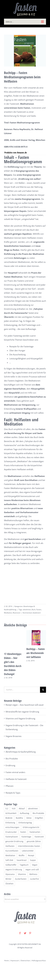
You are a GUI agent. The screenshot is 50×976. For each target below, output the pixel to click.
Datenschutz (25, 960)
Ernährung (10, 765)
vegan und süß (32, 869)
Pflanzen (9, 786)
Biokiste (8, 818)
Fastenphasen (11, 836)
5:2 (6, 808)
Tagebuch (24, 865)
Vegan (34, 865)
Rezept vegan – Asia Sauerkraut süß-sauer (25, 704)
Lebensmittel (27, 851)
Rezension (16, 613)
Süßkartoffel (10, 865)
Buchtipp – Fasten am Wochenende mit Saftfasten (35, 653)
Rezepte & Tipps (13, 792)
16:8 (13, 808)
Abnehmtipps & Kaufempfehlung (21, 751)
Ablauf (22, 808)
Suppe (33, 860)
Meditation (8, 613)
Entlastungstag (25, 822)
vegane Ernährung (13, 869)
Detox (28, 818)
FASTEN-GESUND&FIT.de (31, 944)
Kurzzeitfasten (11, 851)
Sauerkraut (22, 860)
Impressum (14, 960)
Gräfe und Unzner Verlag (22, 140)
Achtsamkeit (10, 813)
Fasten (38, 609)
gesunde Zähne (34, 841)
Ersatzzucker (11, 832)
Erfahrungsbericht (31, 827)
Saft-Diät (9, 860)
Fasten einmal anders (15, 772)
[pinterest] (30, 933)
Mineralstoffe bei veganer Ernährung (22, 711)
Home (6, 960)
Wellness (33, 874)
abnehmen (27, 609)
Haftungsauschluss (39, 960)
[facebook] (20, 933)
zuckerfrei (34, 879)
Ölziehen (9, 883)
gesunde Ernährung (14, 841)
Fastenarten (35, 832)
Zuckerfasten (21, 879)
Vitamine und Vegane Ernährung (20, 718)
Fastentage (26, 836)
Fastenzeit (39, 836)
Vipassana (10, 874)
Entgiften (39, 818)
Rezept (31, 855)
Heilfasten (10, 846)
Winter (8, 879)
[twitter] (25, 933)
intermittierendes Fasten (29, 846)
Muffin (22, 855)
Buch (33, 609)
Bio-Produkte (12, 758)
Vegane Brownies (13, 736)
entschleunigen (12, 827)
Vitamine (22, 874)
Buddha (19, 818)
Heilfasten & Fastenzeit (16, 779)
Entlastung (10, 822)
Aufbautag (24, 813)
